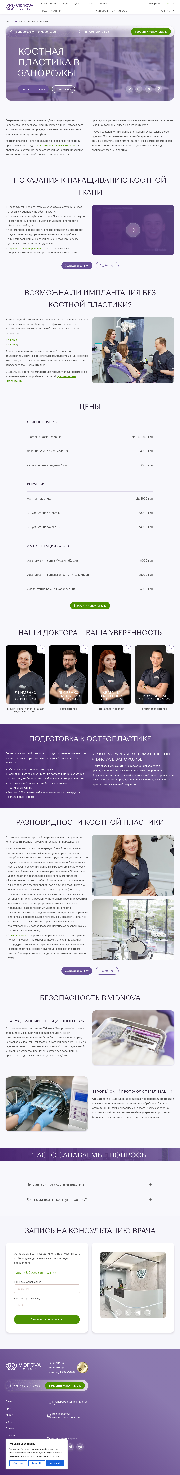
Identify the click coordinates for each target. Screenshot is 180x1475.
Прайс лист (63, 89)
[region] (37, 1454)
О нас (165, 10)
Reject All (36, 1463)
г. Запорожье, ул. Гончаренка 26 (35, 31)
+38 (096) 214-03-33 (96, 31)
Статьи (10, 1428)
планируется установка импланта (56, 145)
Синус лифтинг (17, 935)
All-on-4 (12, 340)
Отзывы (90, 3)
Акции (64, 3)
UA (172, 3)
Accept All (55, 1463)
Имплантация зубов (111, 10)
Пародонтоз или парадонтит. (25, 248)
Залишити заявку (33, 89)
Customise (18, 1463)
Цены (77, 3)
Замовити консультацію (151, 31)
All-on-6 (12, 344)
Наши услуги (51, 10)
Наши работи (48, 3)
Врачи (9, 1408)
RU (168, 3)
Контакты (105, 3)
